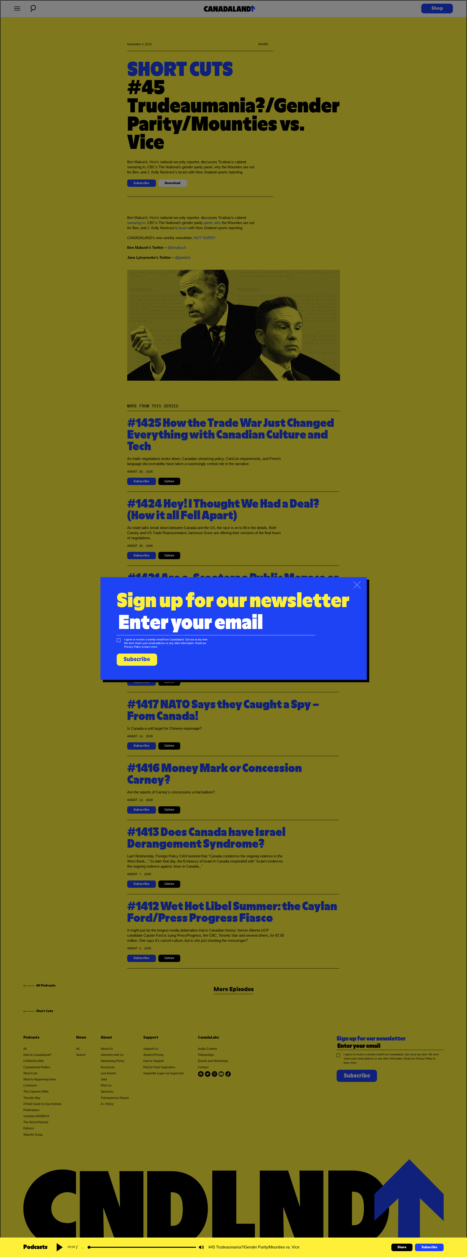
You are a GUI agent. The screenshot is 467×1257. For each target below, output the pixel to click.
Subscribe (429, 1247)
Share (401, 1247)
